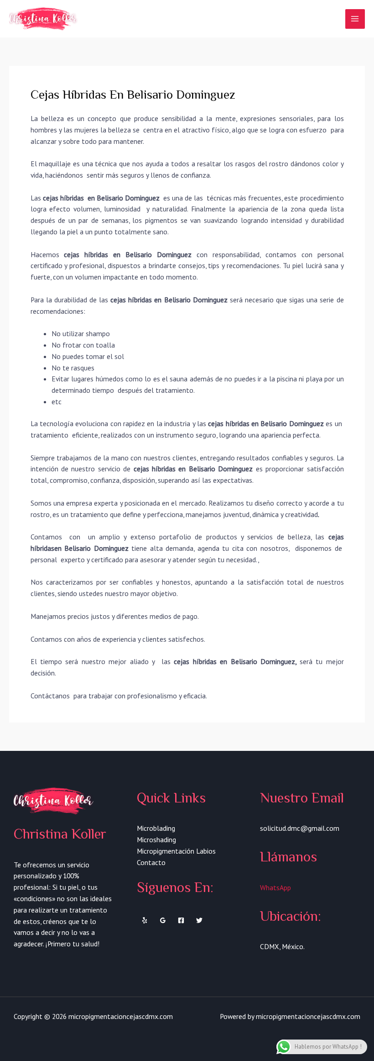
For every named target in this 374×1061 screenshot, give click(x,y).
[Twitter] (199, 920)
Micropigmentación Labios (176, 850)
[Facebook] (181, 920)
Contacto (151, 862)
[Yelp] (144, 920)
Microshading (156, 839)
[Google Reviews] (163, 920)
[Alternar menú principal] (355, 19)
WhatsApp (275, 887)
